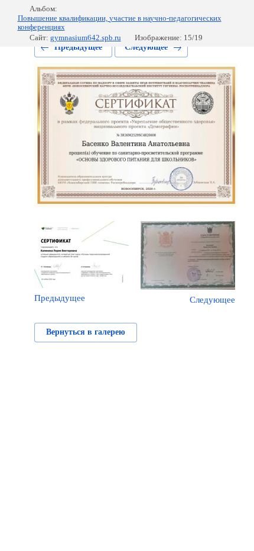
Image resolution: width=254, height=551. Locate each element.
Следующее (146, 47)
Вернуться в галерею (85, 332)
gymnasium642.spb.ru (85, 37)
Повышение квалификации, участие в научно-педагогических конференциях (120, 23)
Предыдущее (78, 47)
